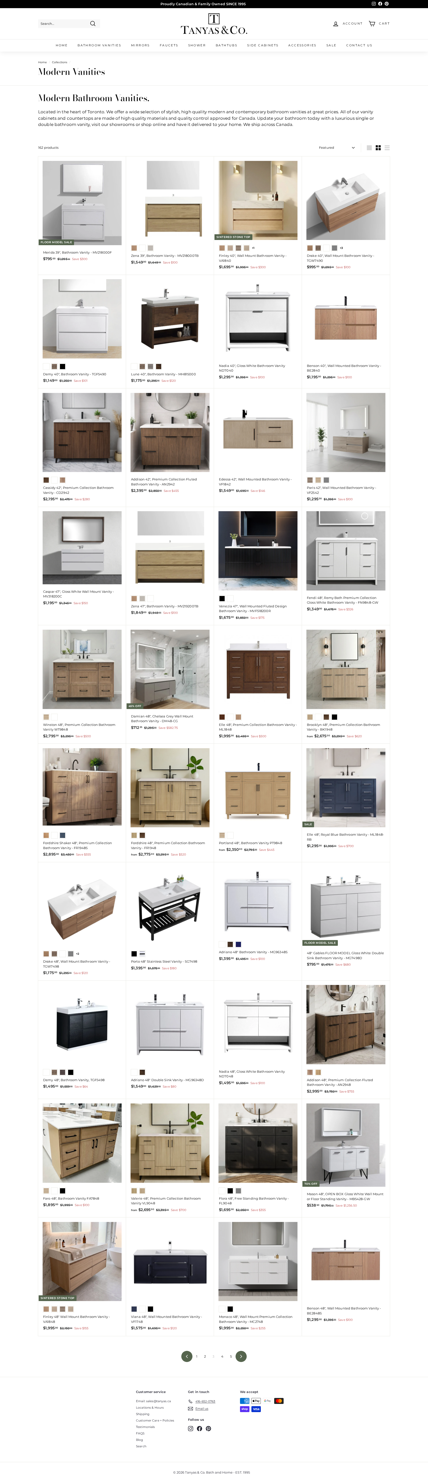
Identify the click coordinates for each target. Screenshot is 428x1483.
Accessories (302, 45)
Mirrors (140, 45)
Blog (139, 1440)
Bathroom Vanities (99, 45)
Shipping (142, 1414)
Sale (331, 45)
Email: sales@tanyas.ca (153, 1401)
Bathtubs (226, 45)
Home (62, 45)
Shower (197, 45)
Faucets (169, 45)
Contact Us (359, 45)
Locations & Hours (150, 1407)
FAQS (140, 1433)
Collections (59, 62)
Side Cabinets (262, 45)
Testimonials (145, 1427)
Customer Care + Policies (155, 1420)
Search (141, 1446)
